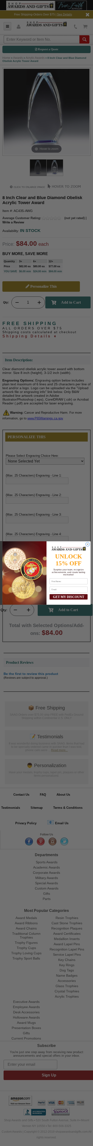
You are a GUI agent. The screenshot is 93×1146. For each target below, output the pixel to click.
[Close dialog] (88, 544)
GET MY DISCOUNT (68, 596)
